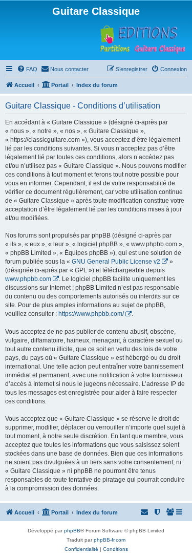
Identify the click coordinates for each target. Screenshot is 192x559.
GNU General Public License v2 (116, 261)
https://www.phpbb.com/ (91, 313)
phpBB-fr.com (109, 540)
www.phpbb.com (28, 279)
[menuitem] (27, 69)
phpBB (72, 530)
